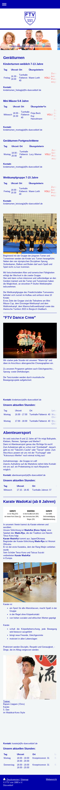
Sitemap (24, 779)
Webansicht (51, 779)
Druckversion (13, 779)
